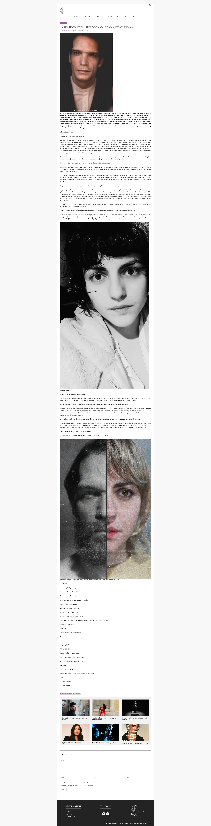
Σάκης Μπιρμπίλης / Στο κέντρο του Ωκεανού (135, 743)
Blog (127, 16)
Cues (118, 16)
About (69, 811)
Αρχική (77, 16)
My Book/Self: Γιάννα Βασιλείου (71, 743)
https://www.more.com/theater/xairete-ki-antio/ (81, 673)
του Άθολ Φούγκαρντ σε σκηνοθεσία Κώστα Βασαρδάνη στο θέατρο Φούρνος (89, 579)
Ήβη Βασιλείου (66, 30)
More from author (76, 693)
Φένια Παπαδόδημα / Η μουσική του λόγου (104, 743)
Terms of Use (71, 816)
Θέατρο (87, 16)
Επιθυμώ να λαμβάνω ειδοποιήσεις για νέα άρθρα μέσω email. (77, 785)
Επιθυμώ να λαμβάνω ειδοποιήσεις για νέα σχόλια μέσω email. (77, 782)
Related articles (65, 693)
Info (135, 16)
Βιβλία (97, 16)
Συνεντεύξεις (63, 22)
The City (108, 16)
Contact (69, 814)
